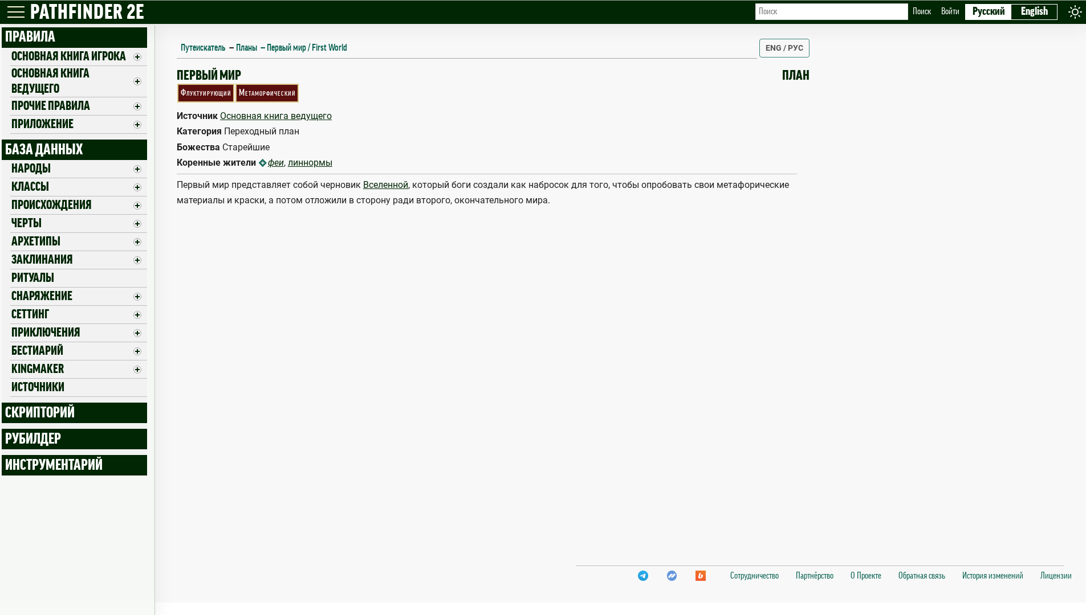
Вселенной (385, 184)
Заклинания (42, 259)
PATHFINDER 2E (87, 12)
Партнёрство (814, 575)
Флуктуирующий (206, 92)
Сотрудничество (754, 575)
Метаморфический (267, 92)
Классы (30, 187)
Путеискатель (203, 47)
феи (276, 162)
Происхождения (51, 205)
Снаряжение (41, 296)
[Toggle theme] (1075, 12)
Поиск (922, 11)
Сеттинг (30, 314)
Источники (37, 387)
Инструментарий (54, 465)
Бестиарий (37, 351)
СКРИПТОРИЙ (40, 412)
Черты (26, 223)
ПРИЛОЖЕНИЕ (42, 124)
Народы (31, 168)
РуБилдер (33, 439)
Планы (246, 47)
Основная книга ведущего (50, 81)
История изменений (992, 575)
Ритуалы (32, 278)
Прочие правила (50, 106)
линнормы (310, 162)
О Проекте (866, 575)
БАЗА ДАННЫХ (44, 149)
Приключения (45, 332)
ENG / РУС (784, 47)
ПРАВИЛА (30, 37)
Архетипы (35, 241)
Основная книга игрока (68, 56)
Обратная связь (921, 575)
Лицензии (1056, 575)
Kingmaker (37, 369)
